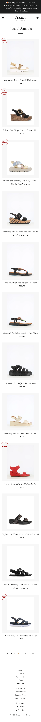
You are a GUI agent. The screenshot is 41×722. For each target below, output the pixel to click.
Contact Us (20, 674)
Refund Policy (21, 692)
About (20, 680)
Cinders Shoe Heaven (23, 715)
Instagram (22, 710)
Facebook (21, 703)
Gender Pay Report (20, 698)
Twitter (21, 707)
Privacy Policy (20, 688)
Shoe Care (20, 683)
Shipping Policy (20, 695)
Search (20, 670)
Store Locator (20, 677)
